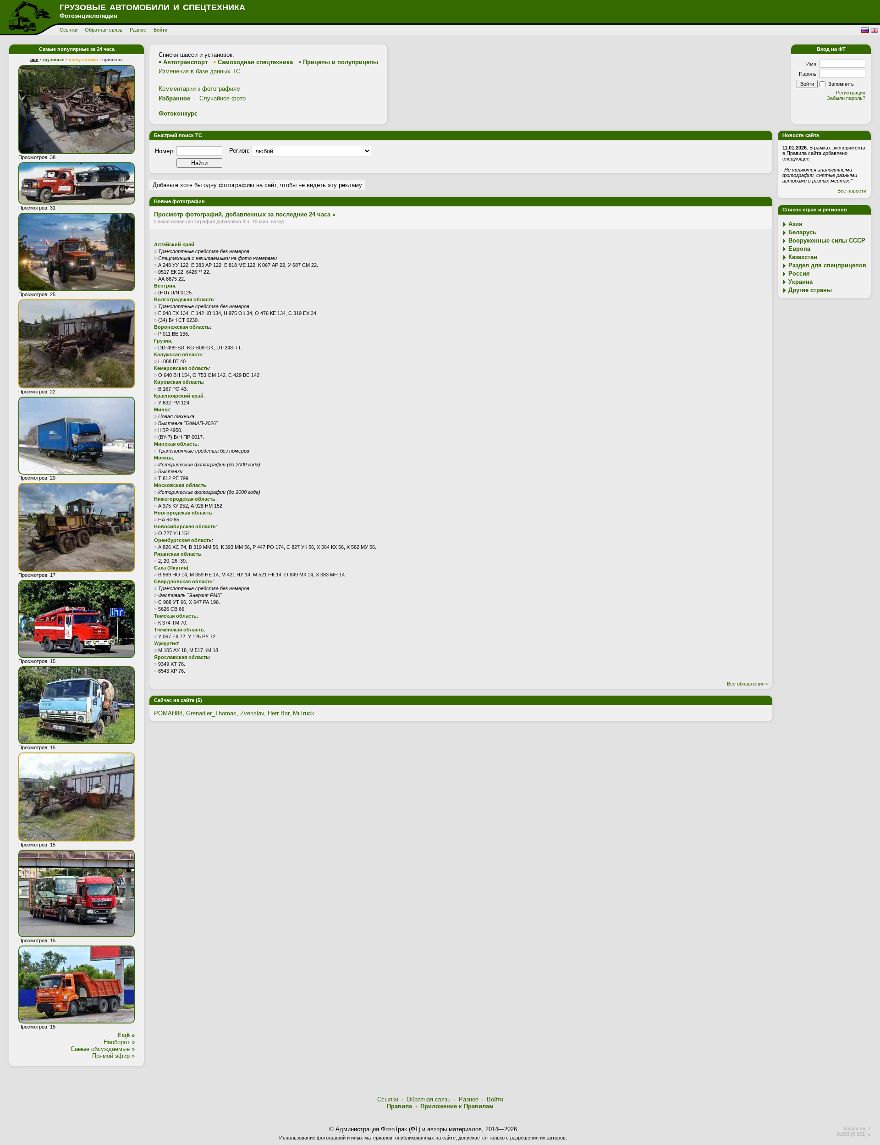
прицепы (112, 59)
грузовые (54, 59)
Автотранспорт (185, 62)
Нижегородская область (184, 499)
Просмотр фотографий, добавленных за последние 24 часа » (245, 214)
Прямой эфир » (113, 1055)
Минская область (176, 444)
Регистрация (850, 92)
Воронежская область (182, 327)
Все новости (851, 191)
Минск (162, 409)
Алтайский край (174, 244)
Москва (163, 457)
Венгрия (164, 285)
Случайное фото (222, 98)
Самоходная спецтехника (255, 62)
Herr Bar (278, 713)
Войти (160, 30)
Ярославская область (181, 657)
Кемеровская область (181, 368)
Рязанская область (177, 554)
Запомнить (841, 84)
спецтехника (83, 59)
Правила (399, 1106)
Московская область (180, 485)
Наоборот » (119, 1042)
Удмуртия (166, 643)
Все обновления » (748, 683)
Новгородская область (183, 512)
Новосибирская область (185, 526)
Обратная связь (103, 30)
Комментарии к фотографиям (200, 88)
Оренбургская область (183, 540)
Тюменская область (179, 629)
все (34, 59)
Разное (138, 30)
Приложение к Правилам (457, 1106)
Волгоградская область (184, 299)
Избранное (174, 98)
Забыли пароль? (846, 98)
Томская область (175, 616)
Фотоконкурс (178, 113)
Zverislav (252, 713)
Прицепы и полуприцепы (340, 62)
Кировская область (178, 382)
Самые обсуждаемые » (103, 1048)
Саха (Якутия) (171, 567)
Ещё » (126, 1035)
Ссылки (68, 30)
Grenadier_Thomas (211, 713)
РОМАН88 (168, 713)
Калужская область (178, 354)
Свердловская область (183, 581)
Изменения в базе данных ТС (199, 71)
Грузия (162, 340)
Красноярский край (179, 395)
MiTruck (303, 713)
